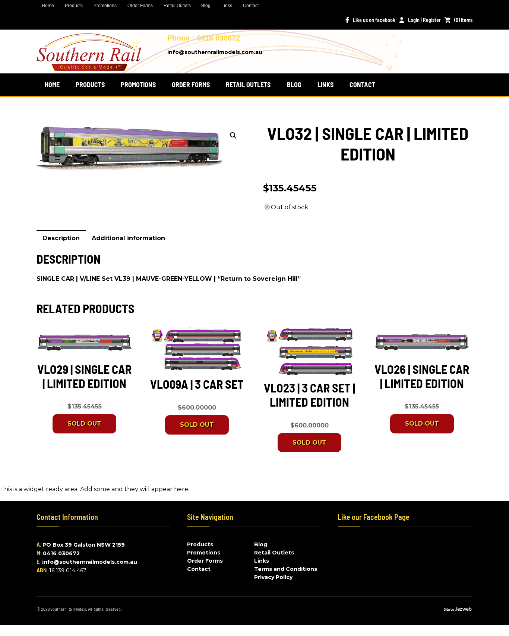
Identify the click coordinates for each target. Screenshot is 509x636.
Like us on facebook (374, 20)
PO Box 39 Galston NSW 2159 (83, 544)
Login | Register (424, 20)
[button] (233, 135)
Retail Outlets (177, 5)
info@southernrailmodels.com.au (214, 52)
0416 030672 (61, 553)
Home (48, 5)
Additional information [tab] (128, 238)
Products (74, 5)
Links (226, 5)
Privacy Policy (273, 577)
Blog (206, 5)
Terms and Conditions (285, 569)
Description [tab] (61, 238)
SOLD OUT (84, 423)
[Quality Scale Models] (89, 66)
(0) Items (463, 20)
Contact (251, 5)
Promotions (105, 5)
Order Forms (140, 5)
